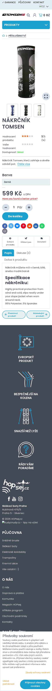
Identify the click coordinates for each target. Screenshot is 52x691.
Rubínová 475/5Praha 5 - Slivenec (14, 509)
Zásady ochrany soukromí (38, 672)
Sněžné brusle (10, 540)
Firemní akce (10, 563)
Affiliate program (12, 610)
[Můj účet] (34, 15)
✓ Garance (9, 2)
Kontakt (38, 2)
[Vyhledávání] (28, 15)
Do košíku (15, 216)
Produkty (11, 25)
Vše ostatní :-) (10, 569)
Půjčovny (24, 2)
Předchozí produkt (13, 314)
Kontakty (7, 622)
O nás (7, 579)
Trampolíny (9, 557)
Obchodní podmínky (14, 616)
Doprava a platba (13, 593)
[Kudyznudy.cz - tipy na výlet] (20, 522)
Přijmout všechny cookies (35, 684)
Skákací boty (9, 546)
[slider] (27, 136)
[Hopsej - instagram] (20, 500)
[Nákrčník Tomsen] (26, 71)
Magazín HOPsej (11, 604)
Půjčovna (12, 532)
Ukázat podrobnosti (8, 682)
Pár (20, 207)
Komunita (8, 599)
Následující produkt (38, 314)
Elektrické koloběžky (14, 552)
